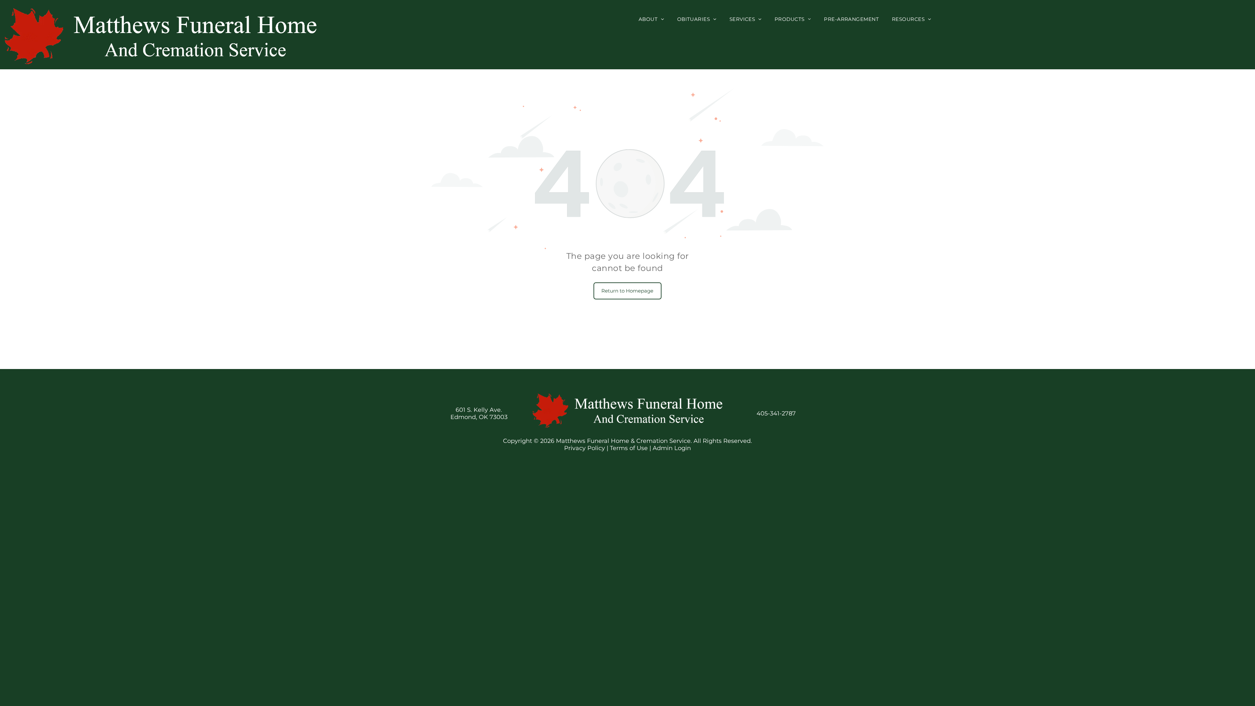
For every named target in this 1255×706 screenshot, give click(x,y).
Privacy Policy (584, 448)
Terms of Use (629, 448)
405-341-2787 (776, 413)
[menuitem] (651, 19)
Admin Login (672, 448)
